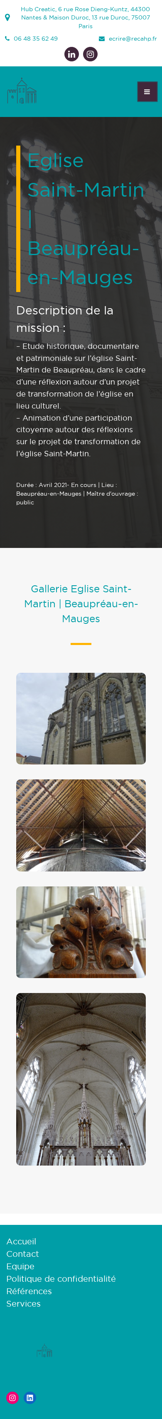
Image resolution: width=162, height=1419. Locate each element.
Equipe (20, 1266)
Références (29, 1291)
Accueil (21, 1241)
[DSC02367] (81, 763)
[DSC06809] (81, 1164)
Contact (22, 1253)
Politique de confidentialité (61, 1278)
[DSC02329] (81, 870)
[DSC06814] (81, 977)
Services (23, 1303)
